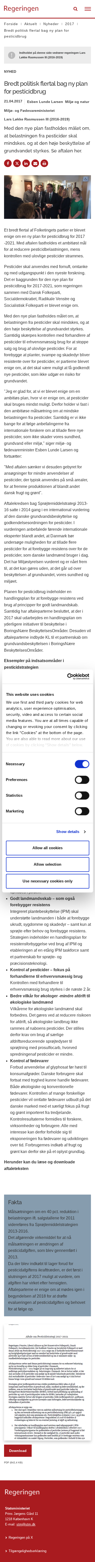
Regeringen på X (21, 1537)
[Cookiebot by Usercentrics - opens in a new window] (67, 676)
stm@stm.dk (25, 1524)
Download (18, 1451)
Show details (67, 831)
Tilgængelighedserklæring (27, 1551)
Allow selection (47, 864)
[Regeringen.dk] (47, 1492)
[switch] (82, 780)
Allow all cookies (47, 848)
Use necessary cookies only (47, 881)
